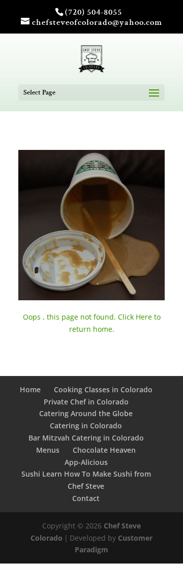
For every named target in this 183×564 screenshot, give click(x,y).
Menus (47, 450)
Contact (86, 498)
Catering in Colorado (86, 425)
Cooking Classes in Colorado (103, 389)
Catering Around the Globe (86, 413)
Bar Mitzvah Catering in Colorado (86, 438)
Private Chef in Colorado (86, 401)
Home (30, 389)
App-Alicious (86, 462)
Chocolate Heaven (104, 450)
